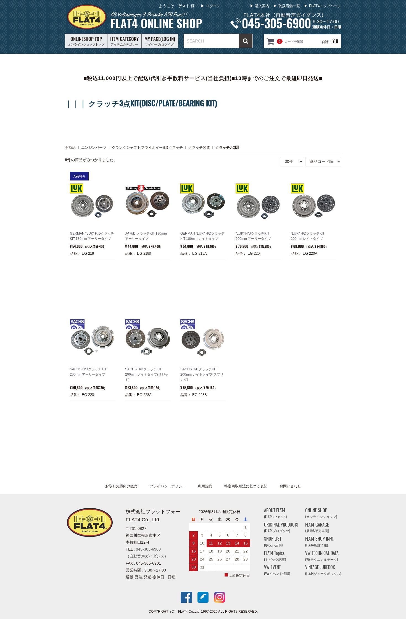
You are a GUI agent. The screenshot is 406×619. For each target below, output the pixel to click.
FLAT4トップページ (325, 6)
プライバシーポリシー (168, 486)
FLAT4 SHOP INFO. (319, 541)
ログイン (213, 6)
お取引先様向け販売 (121, 486)
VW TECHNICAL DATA (322, 556)
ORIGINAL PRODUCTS (281, 527)
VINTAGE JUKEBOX (323, 570)
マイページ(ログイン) (159, 41)
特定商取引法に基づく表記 (245, 486)
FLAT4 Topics (275, 556)
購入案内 (262, 6)
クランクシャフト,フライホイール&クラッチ (147, 147)
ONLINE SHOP (321, 513)
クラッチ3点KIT (227, 147)
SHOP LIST (273, 541)
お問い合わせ (290, 486)
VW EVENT (277, 570)
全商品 (70, 147)
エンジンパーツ (93, 147)
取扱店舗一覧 (289, 6)
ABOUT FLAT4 (275, 513)
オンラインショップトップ (86, 41)
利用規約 (205, 486)
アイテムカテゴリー (124, 41)
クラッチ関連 (199, 147)
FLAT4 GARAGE (317, 527)
